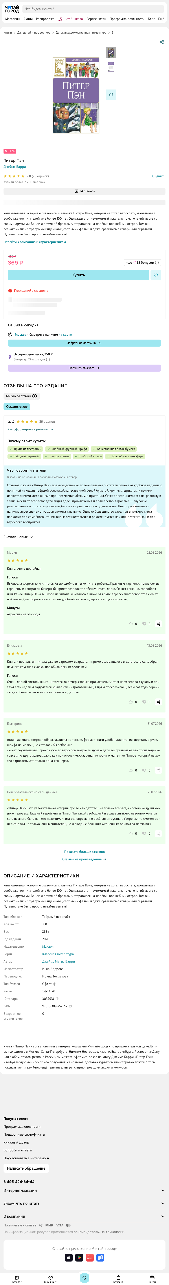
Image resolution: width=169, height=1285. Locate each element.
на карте (65, 334)
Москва (20, 334)
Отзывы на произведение (82, 859)
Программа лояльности (22, 1126)
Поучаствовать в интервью (25, 1158)
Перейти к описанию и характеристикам (35, 242)
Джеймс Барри (15, 167)
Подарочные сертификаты (24, 1134)
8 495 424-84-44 (19, 1182)
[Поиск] (84, 1278)
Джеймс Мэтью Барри (58, 961)
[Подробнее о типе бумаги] (54, 984)
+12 (111, 95)
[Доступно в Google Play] (79, 1258)
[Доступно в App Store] (69, 1258)
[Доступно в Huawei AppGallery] (90, 1258)
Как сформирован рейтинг (28, 429)
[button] (84, 1192)
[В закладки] (156, 275)
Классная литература (58, 954)
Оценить (158, 176)
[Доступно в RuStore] (100, 1258)
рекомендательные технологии (99, 1232)
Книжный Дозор (16, 1142)
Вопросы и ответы (18, 1150)
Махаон (47, 947)
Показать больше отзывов (84, 852)
